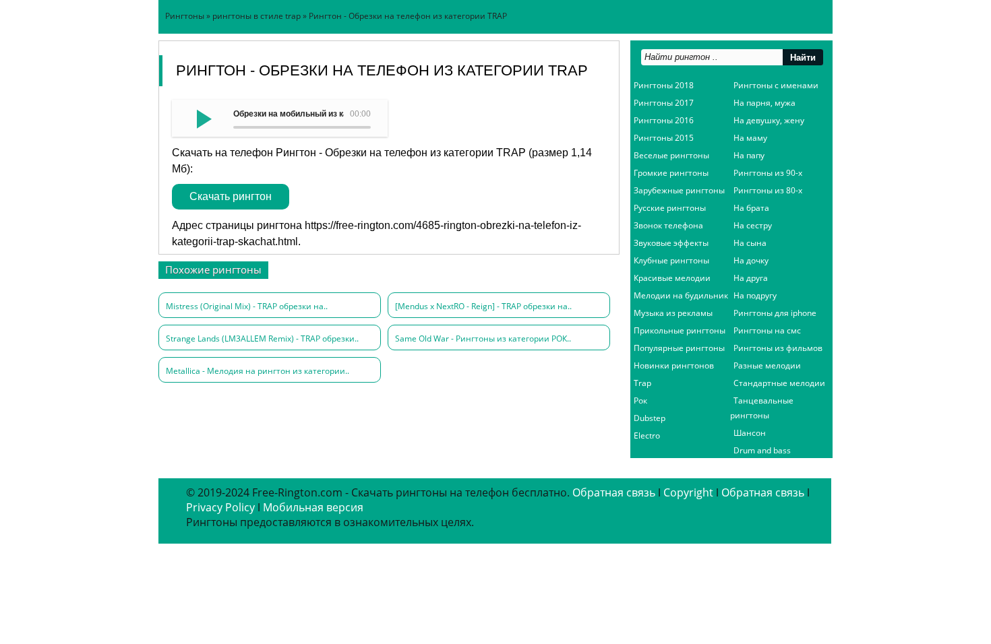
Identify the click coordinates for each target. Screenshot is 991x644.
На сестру (752, 225)
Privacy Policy (220, 507)
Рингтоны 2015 (664, 137)
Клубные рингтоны (671, 260)
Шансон (749, 433)
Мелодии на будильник (681, 295)
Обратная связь (613, 492)
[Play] (202, 117)
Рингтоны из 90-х (767, 173)
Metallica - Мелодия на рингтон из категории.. (257, 371)
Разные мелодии (767, 365)
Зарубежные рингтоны (679, 190)
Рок (640, 400)
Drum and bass (762, 450)
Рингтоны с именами (775, 85)
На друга (750, 278)
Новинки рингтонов (674, 365)
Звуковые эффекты (671, 243)
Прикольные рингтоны (679, 330)
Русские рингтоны (670, 208)
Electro (647, 435)
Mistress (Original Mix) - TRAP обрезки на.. (247, 306)
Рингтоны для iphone (774, 313)
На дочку (751, 260)
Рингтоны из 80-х (767, 190)
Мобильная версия (313, 507)
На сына (750, 243)
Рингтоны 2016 (664, 120)
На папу (748, 155)
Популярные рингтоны (679, 348)
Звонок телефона (668, 225)
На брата (751, 208)
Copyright (688, 492)
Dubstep (649, 418)
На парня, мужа (764, 102)
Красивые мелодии (672, 278)
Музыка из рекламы (673, 313)
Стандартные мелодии (779, 383)
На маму (750, 137)
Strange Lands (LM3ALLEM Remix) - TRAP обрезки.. (262, 338)
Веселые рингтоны (671, 155)
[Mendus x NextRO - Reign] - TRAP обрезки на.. (483, 306)
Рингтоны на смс (767, 330)
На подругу (755, 295)
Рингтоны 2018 (664, 85)
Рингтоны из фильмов (777, 348)
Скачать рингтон (230, 196)
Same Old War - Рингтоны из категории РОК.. (483, 338)
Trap (642, 383)
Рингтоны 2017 (664, 102)
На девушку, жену (768, 120)
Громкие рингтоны (671, 173)
